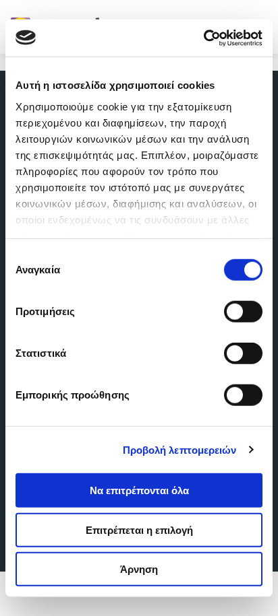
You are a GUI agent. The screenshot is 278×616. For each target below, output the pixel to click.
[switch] (243, 311)
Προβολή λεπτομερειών (180, 449)
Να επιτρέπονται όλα (139, 490)
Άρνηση (139, 569)
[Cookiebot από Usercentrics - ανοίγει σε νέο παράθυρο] (203, 37)
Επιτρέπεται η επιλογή (139, 529)
